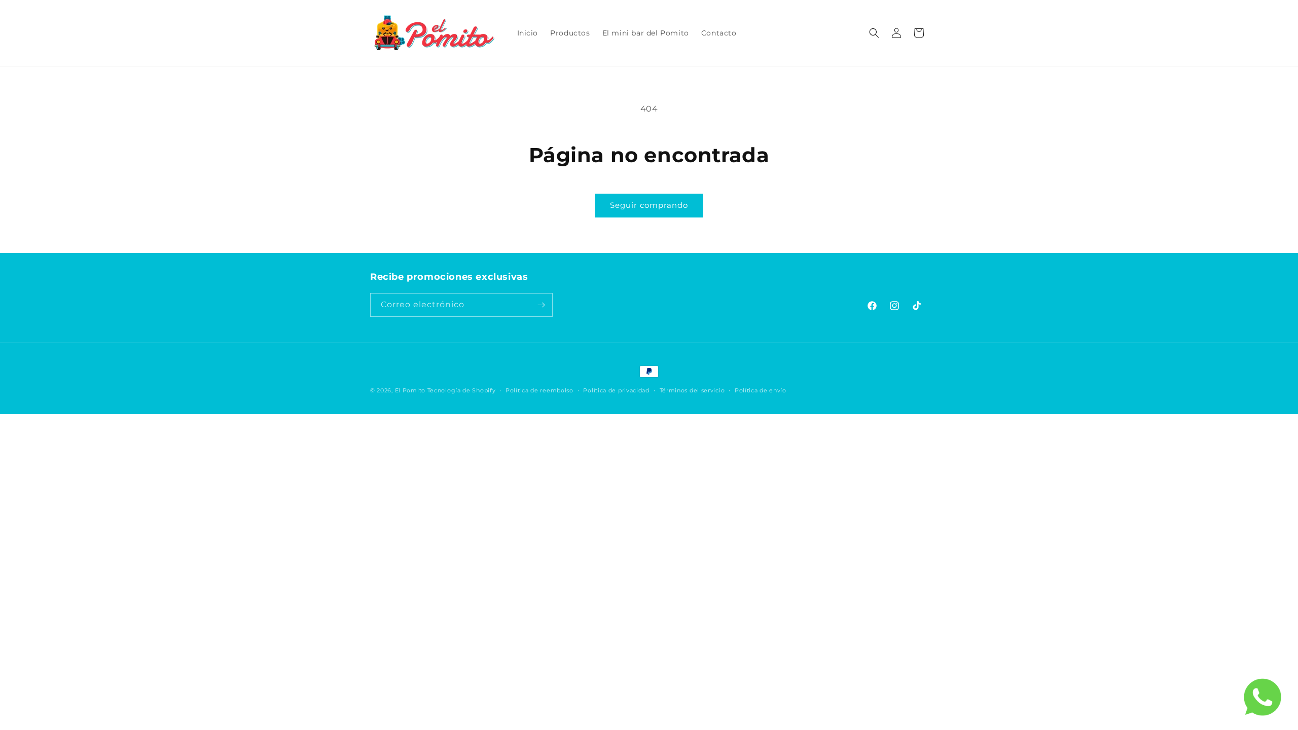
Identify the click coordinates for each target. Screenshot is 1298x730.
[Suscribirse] (541, 305)
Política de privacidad (616, 390)
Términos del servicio (692, 390)
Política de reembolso (539, 390)
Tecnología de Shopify (461, 390)
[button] (874, 33)
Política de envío (760, 390)
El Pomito (410, 390)
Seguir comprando (649, 205)
